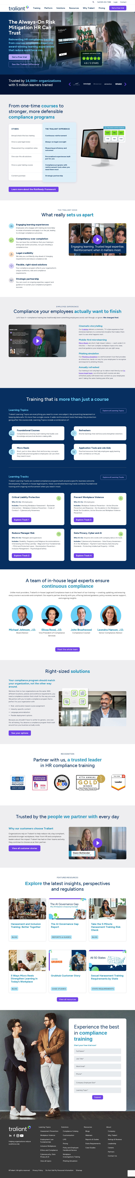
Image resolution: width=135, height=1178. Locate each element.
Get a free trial (118, 8)
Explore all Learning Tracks (113, 477)
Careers (111, 1148)
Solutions (60, 8)
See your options (19, 733)
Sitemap (79, 1170)
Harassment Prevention (49, 1131)
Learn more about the (33, 189)
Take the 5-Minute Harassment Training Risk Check (106, 927)
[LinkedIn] (11, 1136)
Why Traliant (89, 8)
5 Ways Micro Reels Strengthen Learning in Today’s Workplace (24, 978)
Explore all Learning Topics (113, 411)
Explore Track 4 (84, 555)
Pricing (102, 8)
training (85, 329)
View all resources (67, 999)
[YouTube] (22, 1136)
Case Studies (90, 1148)
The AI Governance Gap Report (65, 925)
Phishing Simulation (70, 1161)
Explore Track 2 (21, 555)
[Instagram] (18, 1136)
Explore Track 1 (21, 519)
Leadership (112, 1144)
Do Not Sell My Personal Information (59, 1170)
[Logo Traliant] (19, 8)
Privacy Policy (38, 1170)
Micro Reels (83, 343)
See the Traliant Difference (25, 64)
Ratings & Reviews (115, 1139)
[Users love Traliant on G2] (22, 1154)
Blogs (87, 1131)
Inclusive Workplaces (48, 1146)
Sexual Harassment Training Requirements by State (107, 977)
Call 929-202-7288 (104, 2)
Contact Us (112, 1156)
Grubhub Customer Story (65, 975)
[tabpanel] (22, 620)
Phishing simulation (89, 357)
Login (115, 2)
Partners (111, 1152)
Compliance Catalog (70, 1131)
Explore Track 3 (83, 519)
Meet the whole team (67, 649)
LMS (64, 1139)
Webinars (88, 1135)
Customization (68, 1135)
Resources (74, 8)
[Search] (93, 2)
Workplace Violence (47, 1135)
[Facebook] (14, 1136)
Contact (123, 2)
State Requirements (93, 1144)
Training (36, 8)
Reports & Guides (92, 1139)
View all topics (45, 1161)
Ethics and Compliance (49, 1150)
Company (111, 1131)
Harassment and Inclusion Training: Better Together (26, 925)
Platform (48, 8)
